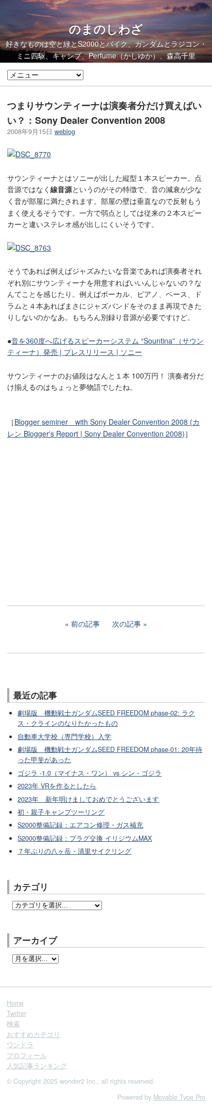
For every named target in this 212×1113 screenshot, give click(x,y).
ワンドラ (20, 1044)
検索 (13, 1023)
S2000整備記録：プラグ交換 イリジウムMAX (84, 838)
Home (15, 1003)
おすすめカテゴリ (33, 1034)
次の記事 (126, 623)
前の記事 (85, 623)
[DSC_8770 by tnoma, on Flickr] (29, 154)
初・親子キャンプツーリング (60, 812)
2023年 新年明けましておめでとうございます (88, 799)
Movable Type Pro (179, 1097)
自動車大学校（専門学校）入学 (64, 736)
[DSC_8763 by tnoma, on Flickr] (29, 247)
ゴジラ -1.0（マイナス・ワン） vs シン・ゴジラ (89, 773)
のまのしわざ (106, 29)
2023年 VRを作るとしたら (56, 785)
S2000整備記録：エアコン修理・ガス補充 (80, 824)
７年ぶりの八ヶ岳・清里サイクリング (74, 851)
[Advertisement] (84, 515)
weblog (65, 131)
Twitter (16, 1013)
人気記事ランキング (37, 1065)
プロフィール (27, 1055)
